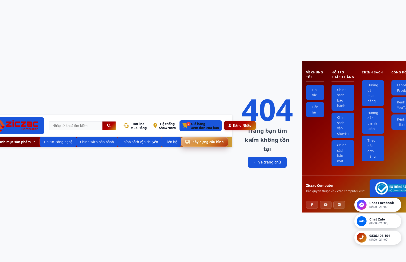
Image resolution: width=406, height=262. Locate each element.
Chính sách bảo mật (342, 153)
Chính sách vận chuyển (343, 125)
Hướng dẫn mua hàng (372, 93)
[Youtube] (326, 205)
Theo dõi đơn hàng (371, 148)
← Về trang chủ (267, 162)
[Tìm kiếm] (109, 126)
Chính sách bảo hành (342, 97)
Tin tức (314, 92)
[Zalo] (339, 205)
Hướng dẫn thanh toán (372, 120)
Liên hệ (315, 109)
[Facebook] (312, 205)
